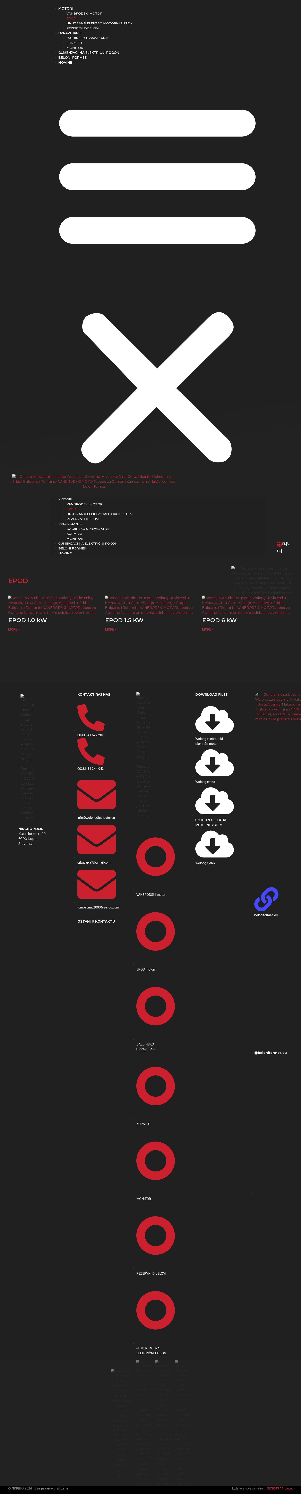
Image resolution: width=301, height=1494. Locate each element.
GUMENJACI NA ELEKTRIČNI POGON (88, 53)
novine (65, 63)
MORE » (14, 629)
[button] (157, 281)
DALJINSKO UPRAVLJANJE (88, 38)
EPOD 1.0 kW (27, 620)
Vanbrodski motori (85, 13)
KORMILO (74, 43)
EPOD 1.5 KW (124, 620)
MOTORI (65, 8)
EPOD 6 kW (219, 620)
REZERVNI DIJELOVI (83, 28)
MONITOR (75, 48)
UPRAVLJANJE (70, 33)
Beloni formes (72, 58)
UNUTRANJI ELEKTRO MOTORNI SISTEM (100, 23)
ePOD (71, 18)
